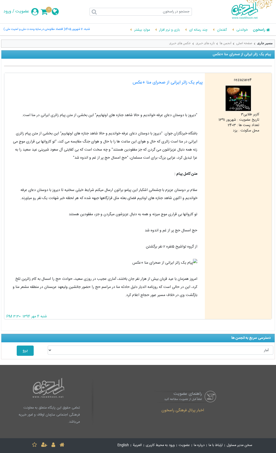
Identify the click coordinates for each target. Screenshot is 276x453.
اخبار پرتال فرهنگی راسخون (182, 411)
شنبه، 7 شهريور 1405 (77, 29)
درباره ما (199, 445)
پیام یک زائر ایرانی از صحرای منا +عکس (168, 82)
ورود (7, 11)
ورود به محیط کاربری (160, 445)
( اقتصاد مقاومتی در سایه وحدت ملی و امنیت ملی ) (34, 29)
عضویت (22, 11)
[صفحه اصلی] (62, 445)
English (123, 445)
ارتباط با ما (216, 445)
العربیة (137, 445)
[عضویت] (44, 445)
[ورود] (53, 445)
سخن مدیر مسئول (239, 445)
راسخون (259, 30)
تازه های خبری (205, 43)
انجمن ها (225, 43)
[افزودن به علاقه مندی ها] (34, 445)
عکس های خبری (180, 43)
